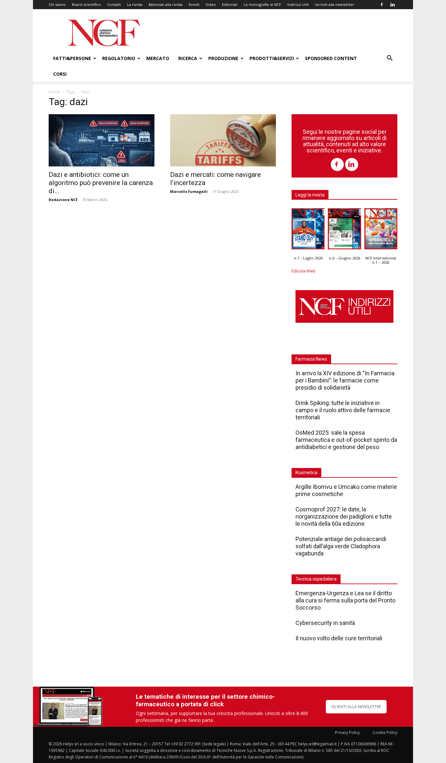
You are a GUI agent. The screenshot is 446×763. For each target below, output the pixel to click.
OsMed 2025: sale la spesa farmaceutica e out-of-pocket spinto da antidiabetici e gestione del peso (346, 439)
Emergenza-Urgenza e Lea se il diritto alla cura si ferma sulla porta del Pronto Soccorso (345, 600)
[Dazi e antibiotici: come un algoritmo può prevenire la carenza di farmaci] (101, 140)
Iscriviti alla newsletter (334, 4)
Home (54, 92)
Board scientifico (86, 4)
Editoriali (229, 4)
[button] (389, 59)
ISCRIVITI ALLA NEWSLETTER (356, 706)
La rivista (134, 4)
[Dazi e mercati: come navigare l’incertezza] (223, 140)
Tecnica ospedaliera (316, 579)
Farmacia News (311, 359)
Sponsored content (331, 58)
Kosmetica (306, 472)
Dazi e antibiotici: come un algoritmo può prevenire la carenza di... (101, 183)
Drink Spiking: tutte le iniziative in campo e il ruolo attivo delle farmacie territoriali (342, 410)
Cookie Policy (385, 732)
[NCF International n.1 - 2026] (380, 230)
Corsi (60, 74)
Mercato (157, 58)
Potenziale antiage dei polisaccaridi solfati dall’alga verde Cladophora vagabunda (340, 546)
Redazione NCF (63, 199)
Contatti (114, 4)
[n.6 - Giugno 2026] (344, 230)
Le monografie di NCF (262, 4)
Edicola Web (303, 271)
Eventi (194, 4)
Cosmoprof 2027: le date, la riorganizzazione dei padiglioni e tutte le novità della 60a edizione (343, 516)
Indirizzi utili (298, 4)
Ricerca (187, 58)
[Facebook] (382, 4)
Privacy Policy (347, 732)
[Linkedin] (392, 4)
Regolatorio (118, 58)
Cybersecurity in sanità (325, 622)
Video (211, 4)
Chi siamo (57, 4)
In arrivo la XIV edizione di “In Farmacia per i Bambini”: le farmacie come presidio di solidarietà (344, 380)
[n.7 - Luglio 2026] (308, 230)
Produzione (223, 58)
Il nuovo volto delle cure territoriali (339, 638)
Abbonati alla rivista (166, 4)
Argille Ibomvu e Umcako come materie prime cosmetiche (346, 490)
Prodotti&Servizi (271, 58)
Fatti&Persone (72, 58)
